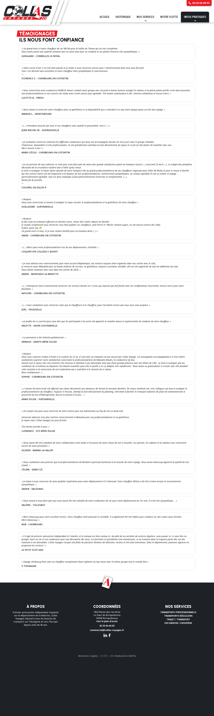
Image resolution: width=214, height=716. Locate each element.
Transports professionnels (178, 612)
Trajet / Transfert (178, 619)
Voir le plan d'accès (107, 621)
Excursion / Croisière (178, 622)
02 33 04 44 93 (107, 625)
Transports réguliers (178, 615)
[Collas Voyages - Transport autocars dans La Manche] (34, 12)
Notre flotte (169, 17)
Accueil (105, 17)
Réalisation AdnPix (125, 655)
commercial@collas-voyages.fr (107, 630)
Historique (123, 17)
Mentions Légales (88, 655)
